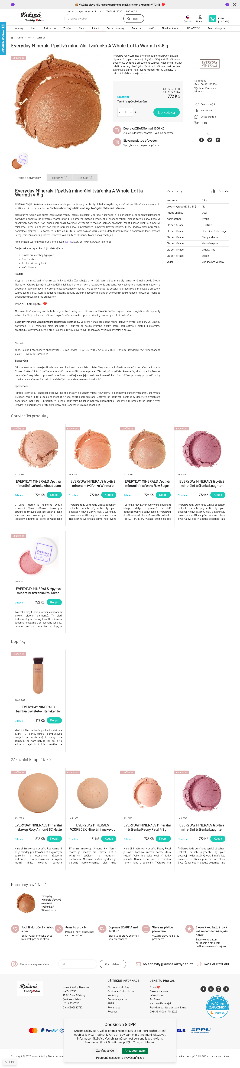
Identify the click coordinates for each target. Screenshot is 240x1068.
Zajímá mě (50, 28)
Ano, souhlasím (135, 1050)
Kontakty (113, 995)
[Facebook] (203, 989)
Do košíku (166, 112)
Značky (67, 28)
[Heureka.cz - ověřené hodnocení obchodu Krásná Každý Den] (217, 1017)
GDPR (111, 1003)
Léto (33, 28)
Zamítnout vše (105, 1050)
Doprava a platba (117, 999)
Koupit (54, 494)
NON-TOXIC (193, 28)
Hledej (135, 18)
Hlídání (204, 122)
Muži (151, 28)
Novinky (18, 28)
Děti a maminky (115, 28)
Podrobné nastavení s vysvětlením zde (120, 1057)
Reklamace (114, 1007)
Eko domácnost (170, 28)
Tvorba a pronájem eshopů (180, 1056)
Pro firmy (155, 999)
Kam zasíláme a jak (160, 1003)
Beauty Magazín (216, 28)
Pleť (29, 37)
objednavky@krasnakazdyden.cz (84, 11)
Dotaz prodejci (208, 116)
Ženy (82, 28)
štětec (68, 241)
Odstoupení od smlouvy (121, 991)
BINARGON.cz (203, 1056)
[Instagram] (218, 989)
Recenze (113, 1011)
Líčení (95, 28)
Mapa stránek (221, 1056)
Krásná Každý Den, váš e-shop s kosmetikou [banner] (32, 17)
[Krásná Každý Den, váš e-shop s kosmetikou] (12, 38)
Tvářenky (40, 37)
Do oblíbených (208, 104)
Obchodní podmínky (118, 987)
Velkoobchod (157, 995)
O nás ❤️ (155, 987)
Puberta (136, 28)
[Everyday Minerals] (209, 72)
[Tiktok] (226, 989)
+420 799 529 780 (113, 11)
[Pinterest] (211, 989)
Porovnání (206, 110)
